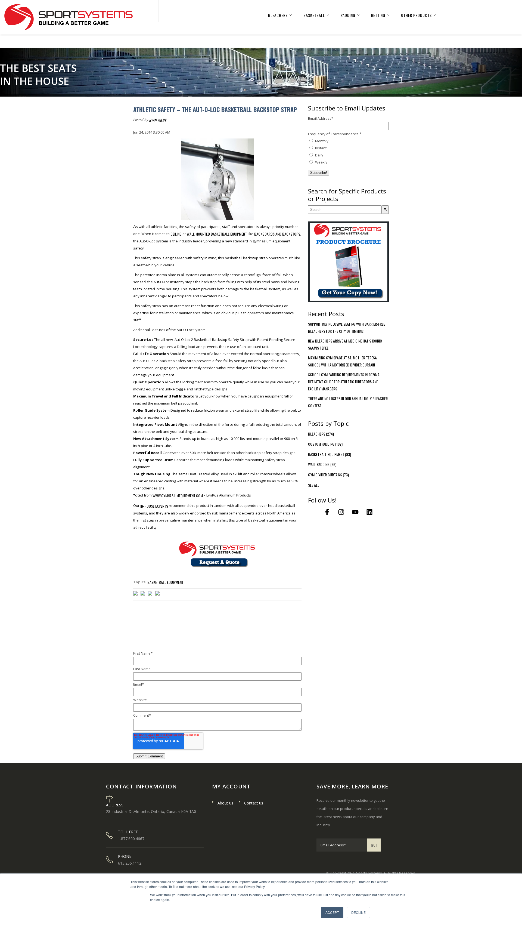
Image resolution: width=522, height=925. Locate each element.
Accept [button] (332, 912)
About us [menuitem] (225, 803)
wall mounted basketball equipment (217, 234)
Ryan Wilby (157, 120)
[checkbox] (348, 151)
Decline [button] (358, 912)
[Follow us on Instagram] (341, 512)
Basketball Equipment (165, 582)
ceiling (176, 234)
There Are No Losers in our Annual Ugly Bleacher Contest (348, 402)
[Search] (385, 209)
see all (313, 485)
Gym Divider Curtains (328, 474)
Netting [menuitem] (378, 15)
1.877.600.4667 (131, 839)
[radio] (348, 140)
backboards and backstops (277, 234)
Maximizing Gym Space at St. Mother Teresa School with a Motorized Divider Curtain (342, 361)
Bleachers (321, 434)
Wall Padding (322, 464)
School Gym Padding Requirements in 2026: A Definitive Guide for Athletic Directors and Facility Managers (344, 381)
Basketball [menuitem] (314, 15)
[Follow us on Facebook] (327, 512)
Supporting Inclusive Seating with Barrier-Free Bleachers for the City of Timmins (346, 327)
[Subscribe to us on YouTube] (355, 512)
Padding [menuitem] (348, 15)
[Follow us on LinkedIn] (369, 512)
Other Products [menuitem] (416, 15)
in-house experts (154, 506)
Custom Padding (325, 444)
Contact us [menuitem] (253, 803)
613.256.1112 (129, 863)
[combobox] (345, 209)
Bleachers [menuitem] (278, 15)
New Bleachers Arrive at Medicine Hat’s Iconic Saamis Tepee (345, 344)
